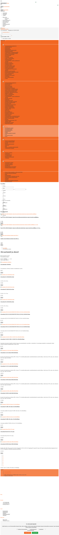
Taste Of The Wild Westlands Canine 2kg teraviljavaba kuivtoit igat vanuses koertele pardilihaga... (19, 217)
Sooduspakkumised (6, 514)
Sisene (6, 19)
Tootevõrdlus (5, 9)
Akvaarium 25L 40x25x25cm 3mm (7, 289)
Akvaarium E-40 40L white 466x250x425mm (9, 393)
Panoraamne (5, 202)
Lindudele (4, 150)
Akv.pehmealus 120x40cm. (5, 264)
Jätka (2, 6)
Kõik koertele (5, 80)
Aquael (4, 192)
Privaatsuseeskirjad (8, 181)
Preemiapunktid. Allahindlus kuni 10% (12, 176)
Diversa (4, 195)
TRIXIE (4, 215)
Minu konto (5, 519)
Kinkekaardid (5, 512)
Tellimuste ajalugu (6, 520)
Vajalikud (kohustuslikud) (22, 529)
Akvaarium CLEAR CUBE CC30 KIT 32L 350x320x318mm (12, 339)
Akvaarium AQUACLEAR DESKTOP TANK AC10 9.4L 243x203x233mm (15, 314)
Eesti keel (5, 13)
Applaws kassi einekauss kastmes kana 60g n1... (9, 238)
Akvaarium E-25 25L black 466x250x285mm (9, 352)
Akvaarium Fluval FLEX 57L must (7, 431)
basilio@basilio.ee (6, 32)
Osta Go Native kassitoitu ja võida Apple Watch (13, 172)
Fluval (4, 199)
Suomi (4, 15)
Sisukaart (4, 513)
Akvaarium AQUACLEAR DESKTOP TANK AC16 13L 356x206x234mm (15, 326)
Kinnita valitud (27, 532)
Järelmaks (7, 178)
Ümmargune (5, 209)
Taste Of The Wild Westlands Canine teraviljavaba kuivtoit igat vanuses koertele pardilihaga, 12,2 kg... (20, 227)
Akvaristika (4, 125)
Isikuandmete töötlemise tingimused (11, 180)
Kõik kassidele (5, 43)
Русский (4, 14)
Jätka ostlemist (3, 3)
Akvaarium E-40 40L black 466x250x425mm (9, 379)
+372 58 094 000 (7, 471)
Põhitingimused (8, 175)
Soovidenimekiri (6, 6)
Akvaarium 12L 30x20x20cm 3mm (7, 276)
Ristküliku (5, 205)
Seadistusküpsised (33, 529)
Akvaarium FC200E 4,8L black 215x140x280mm (10, 406)
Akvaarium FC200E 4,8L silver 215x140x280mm (10, 419)
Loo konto (7, 18)
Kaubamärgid (5, 511)
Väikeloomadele (5, 138)
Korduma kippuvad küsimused (10, 173)
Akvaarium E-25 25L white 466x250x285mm (9, 366)
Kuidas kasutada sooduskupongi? (11, 177)
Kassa (8, 3)
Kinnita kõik (35, 532)
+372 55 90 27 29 (7, 472)
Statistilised (41, 529)
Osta (2, 223)
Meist (6, 174)
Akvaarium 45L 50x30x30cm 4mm (7, 301)
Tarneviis (6, 179)
